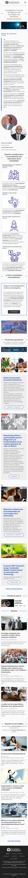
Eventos (14, 856)
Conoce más (14, 582)
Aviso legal (4, 867)
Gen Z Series (14, 858)
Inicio (8, 853)
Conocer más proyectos (14, 589)
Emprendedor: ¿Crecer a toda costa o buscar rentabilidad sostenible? (12, 788)
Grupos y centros (17, 853)
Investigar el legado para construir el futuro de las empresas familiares (10, 635)
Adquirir (14, 476)
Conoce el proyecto (14, 407)
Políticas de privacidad (12, 867)
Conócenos (14, 311)
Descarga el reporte (14, 534)
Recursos (6, 856)
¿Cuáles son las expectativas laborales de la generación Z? (12, 705)
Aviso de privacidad (22, 867)
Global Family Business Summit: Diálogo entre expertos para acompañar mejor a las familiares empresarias (14, 669)
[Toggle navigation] (25, 2)
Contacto (22, 856)
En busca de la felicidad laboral (13, 754)
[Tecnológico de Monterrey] (12, 2)
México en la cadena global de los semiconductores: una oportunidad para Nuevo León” (13, 822)
